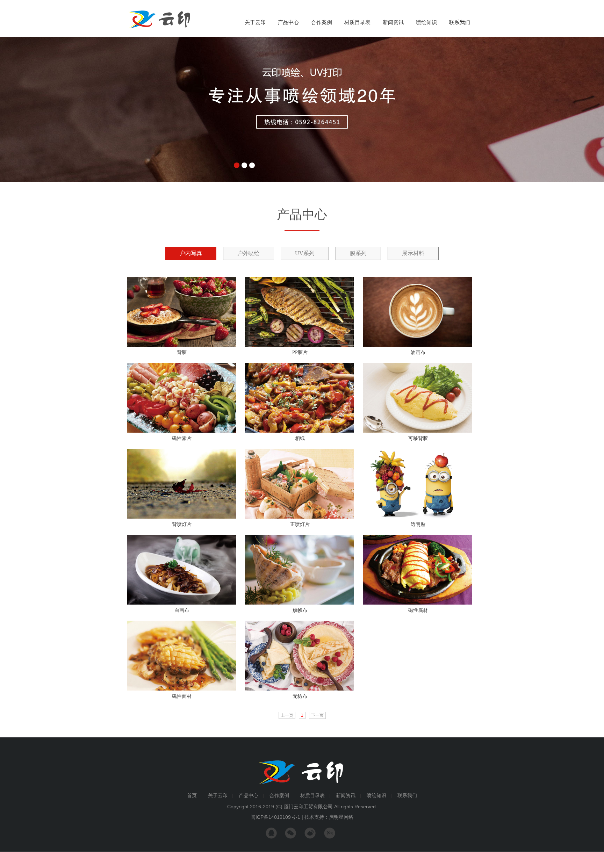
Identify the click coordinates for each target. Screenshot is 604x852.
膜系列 (358, 253)
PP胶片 (300, 352)
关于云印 (255, 22)
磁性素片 (182, 438)
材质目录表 (357, 22)
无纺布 (300, 696)
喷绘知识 (426, 22)
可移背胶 (418, 438)
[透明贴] (417, 517)
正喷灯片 (300, 524)
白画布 (181, 610)
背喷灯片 (182, 524)
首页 (192, 795)
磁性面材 (182, 696)
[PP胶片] (299, 345)
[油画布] (417, 345)
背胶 (182, 352)
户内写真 (191, 253)
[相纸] (299, 431)
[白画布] (181, 603)
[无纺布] (299, 689)
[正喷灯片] (299, 517)
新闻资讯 (393, 22)
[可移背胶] (417, 431)
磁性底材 (418, 610)
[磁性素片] (181, 431)
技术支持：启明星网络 (328, 817)
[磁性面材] (181, 689)
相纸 (300, 438)
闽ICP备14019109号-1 (275, 817)
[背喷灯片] (181, 517)
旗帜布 (300, 610)
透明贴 (418, 524)
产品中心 (288, 22)
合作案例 (321, 22)
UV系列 (305, 253)
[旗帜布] (299, 603)
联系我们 (459, 22)
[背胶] (181, 345)
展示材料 (413, 253)
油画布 (418, 352)
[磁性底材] (417, 603)
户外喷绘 (248, 253)
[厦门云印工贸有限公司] (159, 28)
